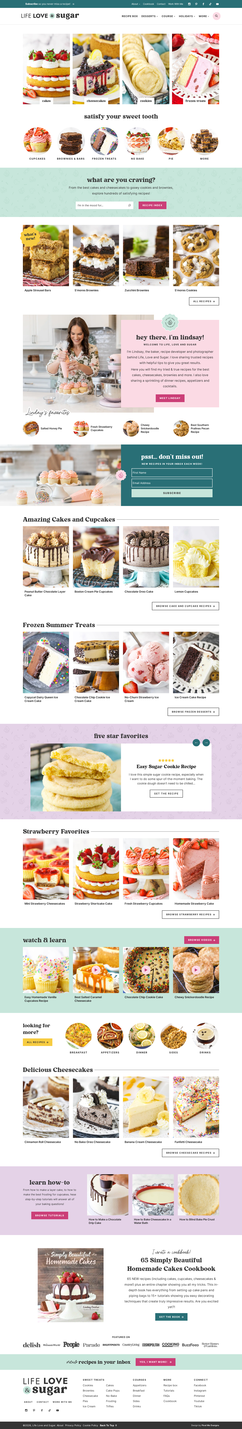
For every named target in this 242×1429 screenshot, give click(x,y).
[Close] (180, 680)
